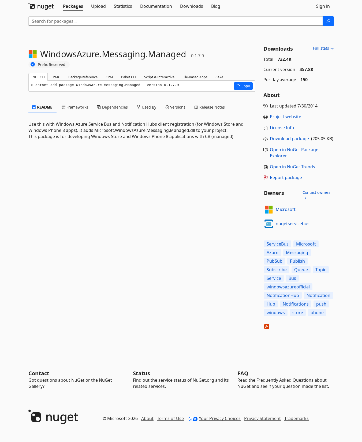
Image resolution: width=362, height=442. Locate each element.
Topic (320, 270)
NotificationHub (283, 295)
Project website (285, 117)
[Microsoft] (269, 209)
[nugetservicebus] (269, 224)
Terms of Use (170, 418)
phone (317, 312)
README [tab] (44, 107)
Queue (301, 270)
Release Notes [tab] (211, 107)
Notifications (296, 304)
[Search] (328, 21)
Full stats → (323, 48)
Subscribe (277, 270)
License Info (282, 128)
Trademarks (296, 418)
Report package (286, 177)
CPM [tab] (109, 77)
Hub (271, 304)
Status (141, 373)
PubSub (274, 261)
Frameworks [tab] (76, 107)
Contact (38, 373)
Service (274, 278)
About (147, 418)
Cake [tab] (219, 77)
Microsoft (286, 209)
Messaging (297, 252)
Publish (297, 261)
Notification (318, 295)
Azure (272, 252)
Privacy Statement (262, 418)
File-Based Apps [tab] (194, 77)
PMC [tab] (56, 77)
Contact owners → (316, 195)
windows (276, 312)
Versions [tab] (177, 107)
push (321, 304)
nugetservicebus (292, 223)
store (297, 312)
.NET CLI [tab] (38, 77)
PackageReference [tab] (83, 77)
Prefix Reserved (51, 64)
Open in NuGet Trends (292, 167)
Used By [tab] (148, 107)
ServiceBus (278, 244)
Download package (289, 139)
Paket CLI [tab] (128, 77)
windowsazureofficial (288, 287)
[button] (243, 86)
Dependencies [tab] (114, 107)
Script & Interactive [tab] (159, 77)
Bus (292, 278)
